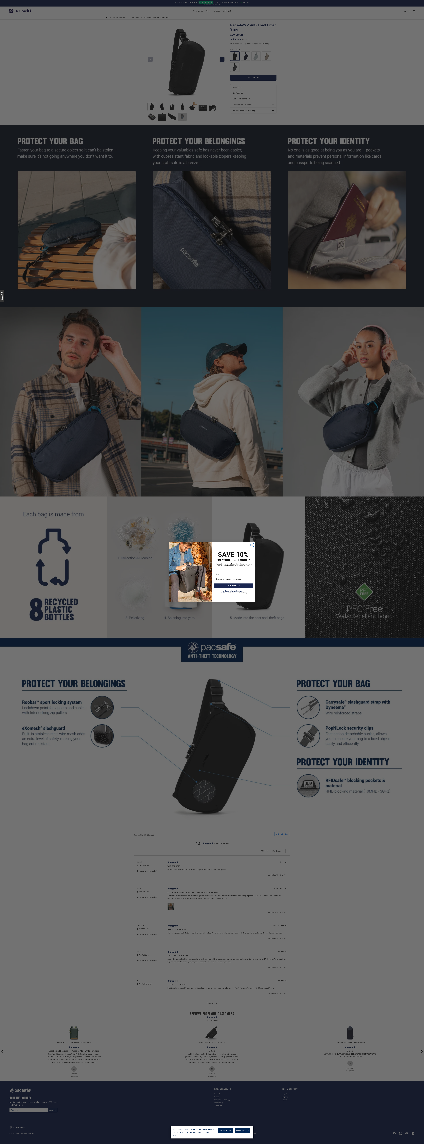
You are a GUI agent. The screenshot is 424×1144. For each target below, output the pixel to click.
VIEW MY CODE (233, 585)
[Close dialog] (252, 545)
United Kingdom (242, 1130)
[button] (2, 296)
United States (226, 1130)
